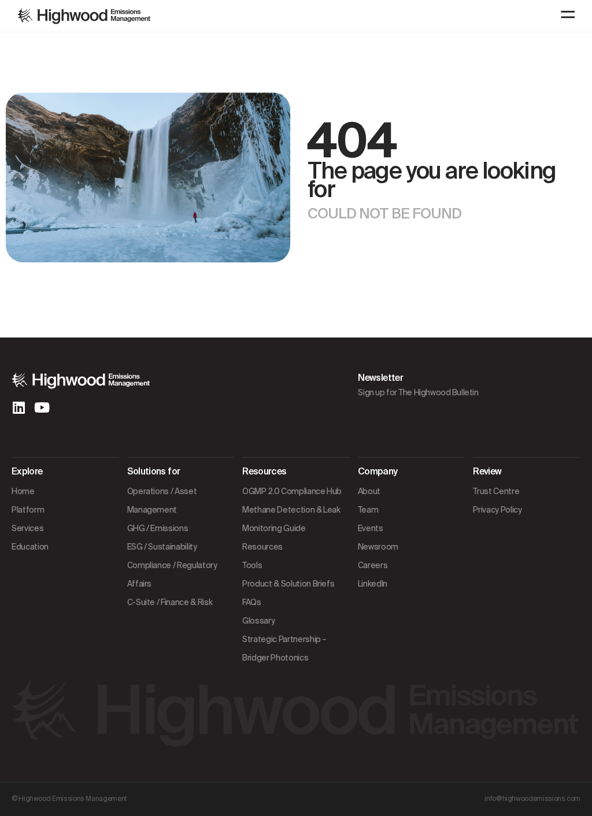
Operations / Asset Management (162, 500)
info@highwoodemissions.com (532, 798)
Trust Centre (496, 491)
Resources (262, 546)
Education (30, 546)
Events (370, 528)
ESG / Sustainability (162, 546)
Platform (28, 510)
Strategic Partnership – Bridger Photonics (284, 648)
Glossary (258, 620)
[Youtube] (42, 407)
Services (27, 528)
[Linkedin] (18, 407)
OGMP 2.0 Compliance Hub (292, 491)
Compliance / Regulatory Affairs (172, 574)
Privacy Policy (497, 510)
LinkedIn (372, 583)
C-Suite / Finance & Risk (170, 602)
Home (23, 491)
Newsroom (378, 546)
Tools (252, 565)
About (369, 491)
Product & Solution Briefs (288, 583)
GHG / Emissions (157, 528)
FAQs (251, 602)
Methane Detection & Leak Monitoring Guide (291, 519)
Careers (373, 565)
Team (368, 510)
